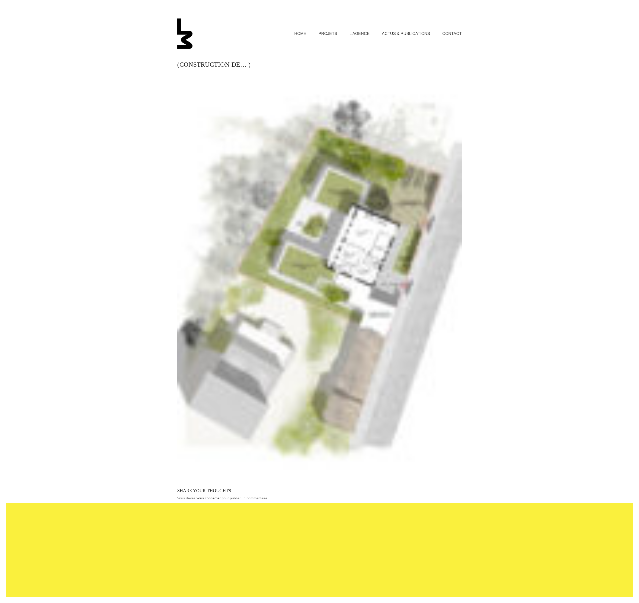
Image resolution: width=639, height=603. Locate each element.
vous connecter (208, 498)
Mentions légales (288, 584)
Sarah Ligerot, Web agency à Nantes (335, 584)
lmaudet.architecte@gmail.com (312, 533)
